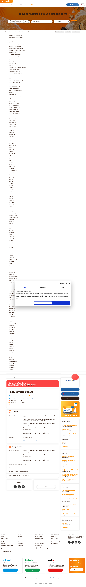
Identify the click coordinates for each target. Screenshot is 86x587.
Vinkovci (11, 230)
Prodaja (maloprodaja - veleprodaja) (16, 67)
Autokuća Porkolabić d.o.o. (70, 519)
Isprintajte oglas (47, 486)
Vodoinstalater (12, 361)
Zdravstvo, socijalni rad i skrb (15, 80)
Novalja (10, 175)
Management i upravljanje (14, 54)
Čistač (10, 267)
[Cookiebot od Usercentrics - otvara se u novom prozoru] (61, 283)
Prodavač (11, 319)
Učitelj (10, 357)
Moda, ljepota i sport (13, 58)
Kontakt (3, 536)
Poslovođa (11, 318)
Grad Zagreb (11, 122)
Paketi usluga (54, 539)
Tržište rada (20, 539)
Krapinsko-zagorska (13, 98)
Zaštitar (10, 365)
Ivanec (10, 147)
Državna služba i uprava (14, 39)
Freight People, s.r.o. (70, 470)
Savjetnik (11, 329)
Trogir (10, 223)
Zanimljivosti (20, 545)
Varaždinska (11, 115)
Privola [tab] (24, 287)
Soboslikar (11, 337)
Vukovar (10, 238)
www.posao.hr (29, 385)
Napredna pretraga (59, 31)
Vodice (10, 234)
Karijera (27, 4)
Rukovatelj (11, 327)
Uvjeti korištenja (4, 538)
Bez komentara (21, 547)
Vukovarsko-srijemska (13, 118)
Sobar (10, 335)
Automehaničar (12, 259)
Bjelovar (10, 132)
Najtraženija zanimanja (30, 31)
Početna (10, 375)
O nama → (76, 569)
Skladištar (11, 333)
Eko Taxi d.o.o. (65, 443)
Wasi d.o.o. (65, 510)
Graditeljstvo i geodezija (14, 46)
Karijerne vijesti (54, 543)
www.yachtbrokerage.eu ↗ (70, 384)
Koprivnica (11, 153)
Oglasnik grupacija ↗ (6, 551)
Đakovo (10, 143)
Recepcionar (11, 323)
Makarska (11, 166)
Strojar (10, 344)
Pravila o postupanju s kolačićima (8, 541)
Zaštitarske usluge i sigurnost (15, 78)
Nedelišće (11, 172)
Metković (11, 168)
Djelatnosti (7, 31)
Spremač (11, 340)
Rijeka (10, 196)
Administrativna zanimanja (14, 35)
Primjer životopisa (38, 547)
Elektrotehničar (12, 278)
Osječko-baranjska (13, 103)
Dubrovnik (11, 138)
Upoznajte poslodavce (39, 543)
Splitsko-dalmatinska (13, 113)
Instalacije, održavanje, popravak (16, 50)
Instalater (11, 285)
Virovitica (11, 232)
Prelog (10, 192)
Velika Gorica (11, 228)
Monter (10, 304)
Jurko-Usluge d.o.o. (66, 439)
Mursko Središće (12, 170)
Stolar (10, 342)
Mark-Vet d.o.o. (68, 461)
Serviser (10, 331)
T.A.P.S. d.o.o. (70, 486)
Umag (10, 225)
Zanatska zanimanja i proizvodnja (16, 76)
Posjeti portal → (10, 570)
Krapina (10, 155)
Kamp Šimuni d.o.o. (66, 524)
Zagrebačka (11, 124)
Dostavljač (11, 272)
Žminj (10, 247)
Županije (14, 31)
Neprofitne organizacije (14, 59)
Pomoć (2, 547)
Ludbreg (11, 164)
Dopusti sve (61, 302)
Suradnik (11, 346)
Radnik (10, 321)
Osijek (10, 181)
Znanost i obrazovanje (13, 82)
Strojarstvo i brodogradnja (14, 73)
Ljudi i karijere (21, 541)
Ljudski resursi (12, 52)
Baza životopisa (54, 538)
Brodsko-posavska (13, 88)
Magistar (11, 299)
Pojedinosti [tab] (43, 287)
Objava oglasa (54, 536)
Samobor (11, 202)
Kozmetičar (11, 295)
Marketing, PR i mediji (13, 56)
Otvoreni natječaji (38, 536)
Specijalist (11, 338)
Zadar (10, 242)
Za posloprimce (5, 4)
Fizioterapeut (12, 282)
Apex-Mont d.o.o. (68, 481)
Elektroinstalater (12, 276)
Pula (10, 194)
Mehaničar (11, 301)
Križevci (10, 157)
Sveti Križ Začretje (13, 217)
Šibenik (10, 219)
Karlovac (11, 151)
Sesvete (10, 204)
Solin (10, 209)
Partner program (4, 548)
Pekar (10, 314)
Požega (10, 191)
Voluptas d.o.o (65, 447)
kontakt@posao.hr (74, 565)
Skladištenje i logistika (13, 71)
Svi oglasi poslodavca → (70, 389)
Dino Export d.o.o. (68, 457)
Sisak (10, 206)
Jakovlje (10, 149)
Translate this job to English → (70, 393)
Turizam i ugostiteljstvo (14, 75)
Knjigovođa (11, 289)
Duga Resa (11, 139)
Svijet (19, 538)
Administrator (12, 251)
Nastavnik (11, 306)
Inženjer (10, 287)
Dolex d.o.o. (67, 452)
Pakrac (10, 183)
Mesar (10, 302)
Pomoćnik (11, 316)
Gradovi (21, 31)
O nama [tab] (62, 287)
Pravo (10, 65)
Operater (11, 312)
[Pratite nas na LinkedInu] (73, 542)
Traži (74, 20)
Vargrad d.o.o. (69, 505)
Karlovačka (11, 94)
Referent (11, 325)
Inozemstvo (11, 126)
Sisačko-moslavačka (13, 111)
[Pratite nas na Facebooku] (69, 542)
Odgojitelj (11, 310)
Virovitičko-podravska (13, 116)
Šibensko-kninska (12, 109)
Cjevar (10, 265)
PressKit (3, 543)
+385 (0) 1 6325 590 (74, 566)
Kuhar (10, 297)
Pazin (10, 185)
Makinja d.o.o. (68, 514)
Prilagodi (42, 302)
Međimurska (11, 101)
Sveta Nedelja (12, 213)
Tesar (10, 354)
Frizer (10, 284)
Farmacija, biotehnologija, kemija (16, 44)
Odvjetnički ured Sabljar (68, 495)
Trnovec (10, 221)
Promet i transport (13, 69)
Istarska (10, 92)
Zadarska (11, 120)
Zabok (10, 240)
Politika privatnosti (5, 539)
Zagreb (10, 244)
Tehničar (11, 350)
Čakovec (11, 136)
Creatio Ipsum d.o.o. (68, 491)
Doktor (10, 270)
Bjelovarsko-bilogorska (14, 86)
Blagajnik (11, 261)
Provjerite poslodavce (39, 541)
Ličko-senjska (12, 99)
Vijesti (21, 4)
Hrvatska (20, 536)
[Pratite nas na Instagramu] (76, 542)
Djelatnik (11, 268)
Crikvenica (11, 134)
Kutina (10, 160)
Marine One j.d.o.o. (25, 395)
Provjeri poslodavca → (70, 398)
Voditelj (10, 359)
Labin (10, 162)
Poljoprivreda (12, 63)
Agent (10, 253)
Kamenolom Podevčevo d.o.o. (70, 475)
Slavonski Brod (12, 208)
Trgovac (10, 355)
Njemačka (11, 174)
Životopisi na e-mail (55, 541)
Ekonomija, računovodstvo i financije (16, 40)
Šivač (10, 348)
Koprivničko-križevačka (14, 96)
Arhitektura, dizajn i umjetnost (15, 37)
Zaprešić (11, 245)
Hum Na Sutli (11, 145)
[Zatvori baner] (69, 283)
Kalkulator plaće (36, 4)
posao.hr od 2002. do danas (7, 545)
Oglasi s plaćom (76, 31)
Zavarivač (11, 367)
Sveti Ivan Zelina (12, 215)
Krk (9, 158)
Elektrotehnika (12, 42)
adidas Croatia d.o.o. (69, 434)
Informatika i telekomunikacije (15, 48)
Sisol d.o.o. (64, 465)
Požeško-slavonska (13, 105)
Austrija (10, 130)
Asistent (10, 257)
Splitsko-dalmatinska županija (30, 440)
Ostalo (10, 61)
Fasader (10, 280)
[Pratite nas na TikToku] (79, 542)
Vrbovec (11, 236)
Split (10, 211)
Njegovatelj (11, 308)
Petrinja (10, 187)
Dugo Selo (11, 141)
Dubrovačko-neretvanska (14, 90)
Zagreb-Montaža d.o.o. (69, 426)
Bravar (10, 263)
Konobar (10, 291)
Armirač (10, 255)
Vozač (10, 363)
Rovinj (10, 198)
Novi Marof (11, 177)
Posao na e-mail (38, 539)
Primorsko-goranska (13, 107)
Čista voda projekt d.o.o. (67, 430)
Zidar (10, 369)
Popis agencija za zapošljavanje (41, 548)
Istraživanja (20, 543)
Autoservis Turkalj (70, 500)
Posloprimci (12, 376)
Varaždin (11, 226)
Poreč (10, 189)
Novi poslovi (68, 31)
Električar (11, 274)
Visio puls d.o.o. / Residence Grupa (69, 528)
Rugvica (10, 200)
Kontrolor (11, 293)
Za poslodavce (15, 4)
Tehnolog (11, 352)
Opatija (10, 179)
